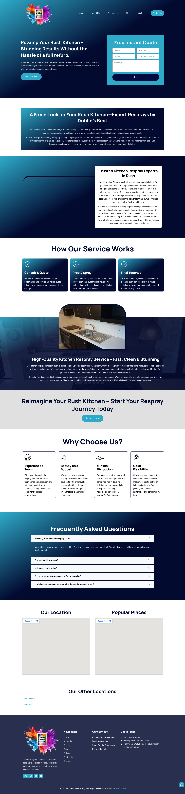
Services (111, 13)
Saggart (27, 704)
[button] (113, 13)
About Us (95, 13)
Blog (128, 13)
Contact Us (157, 13)
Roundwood (29, 698)
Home (80, 13)
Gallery (141, 13)
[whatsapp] (181, 784)
